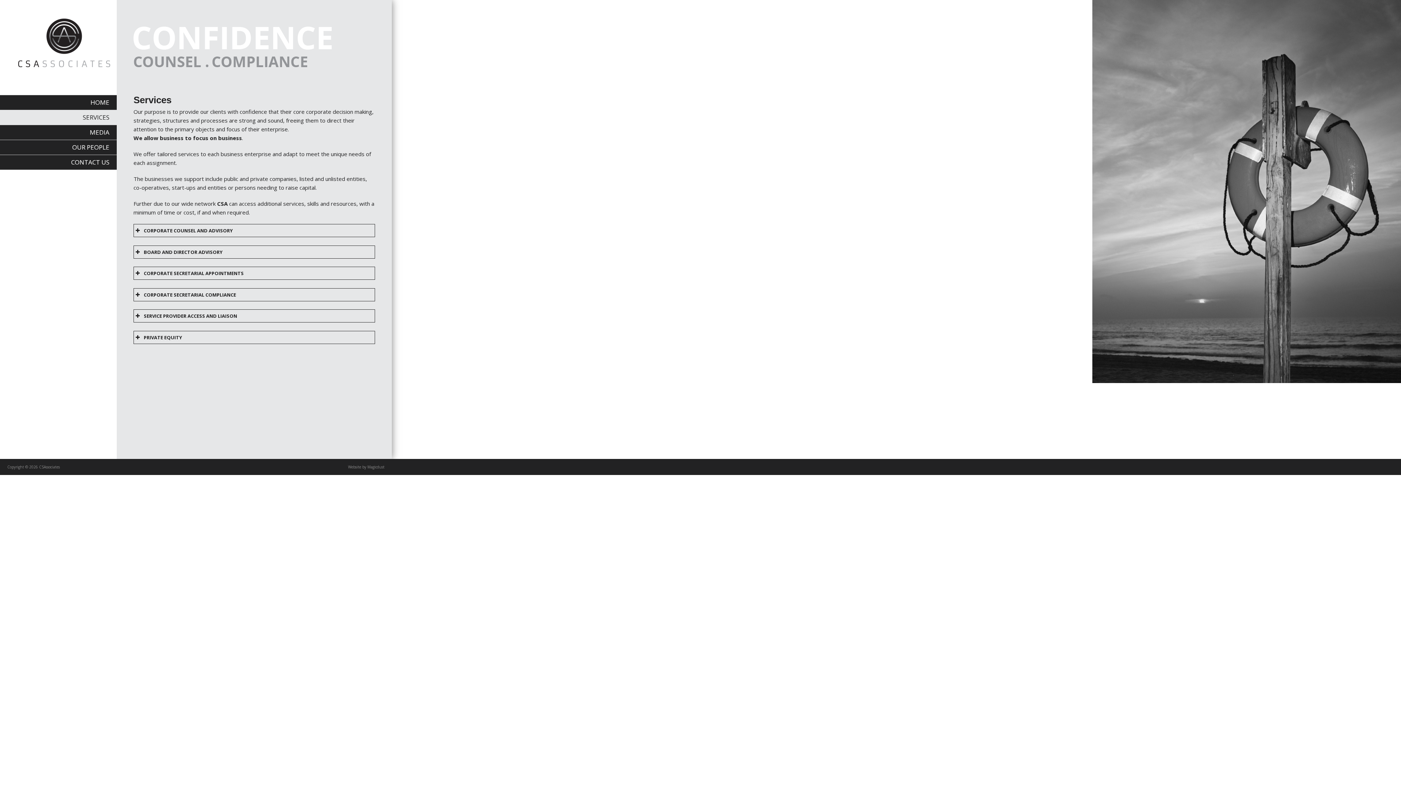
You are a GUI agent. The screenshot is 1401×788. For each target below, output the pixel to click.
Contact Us (90, 162)
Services (96, 117)
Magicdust (376, 467)
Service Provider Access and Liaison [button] (190, 316)
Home (99, 102)
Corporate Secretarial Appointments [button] (194, 273)
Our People (90, 147)
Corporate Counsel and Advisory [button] (188, 230)
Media (99, 132)
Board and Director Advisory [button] (183, 252)
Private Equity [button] (163, 337)
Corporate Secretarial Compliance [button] (190, 294)
